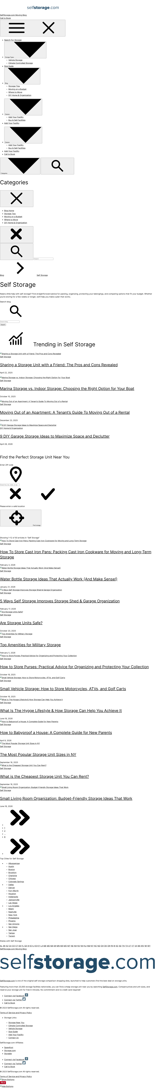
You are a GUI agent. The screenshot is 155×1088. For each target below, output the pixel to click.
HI (28, 946)
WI (146, 946)
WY (148, 946)
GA (25, 946)
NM (88, 946)
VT (132, 946)
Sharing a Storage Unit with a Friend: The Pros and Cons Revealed (59, 364)
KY (38, 946)
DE (20, 946)
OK (105, 946)
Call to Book (5, 18)
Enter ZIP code (6, 465)
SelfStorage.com (7, 981)
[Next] (20, 854)
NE (72, 946)
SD (120, 946)
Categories (4, 173)
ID (31, 946)
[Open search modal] (57, 166)
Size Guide (8, 66)
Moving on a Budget (17, 89)
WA (138, 946)
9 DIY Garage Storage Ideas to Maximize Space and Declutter (55, 436)
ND (98, 946)
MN (58, 946)
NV (78, 946)
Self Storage (42, 275)
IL (33, 946)
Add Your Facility (16, 117)
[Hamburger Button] (32, 28)
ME (44, 946)
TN (123, 946)
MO (65, 946)
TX (126, 946)
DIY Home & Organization (19, 95)
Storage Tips (14, 86)
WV (142, 946)
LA (41, 946)
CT (16, 946)
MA (51, 946)
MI (55, 946)
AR (4, 946)
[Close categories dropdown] (16, 198)
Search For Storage (13, 40)
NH (75, 946)
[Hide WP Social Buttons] (6, 1086)
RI (114, 946)
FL (23, 946)
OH (102, 946)
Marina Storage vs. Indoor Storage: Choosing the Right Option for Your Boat (67, 388)
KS (35, 946)
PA (112, 946)
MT (68, 946)
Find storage (36, 525)
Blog (6, 83)
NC (95, 946)
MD (48, 946)
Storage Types (9, 57)
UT (129, 946)
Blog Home (9, 211)
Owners (7, 114)
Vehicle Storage (15, 60)
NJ (85, 946)
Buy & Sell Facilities (16, 120)
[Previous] (20, 825)
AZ (7, 946)
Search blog (5, 302)
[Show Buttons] (7, 1079)
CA (10, 946)
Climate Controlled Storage (20, 63)
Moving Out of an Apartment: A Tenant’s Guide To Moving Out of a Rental (65, 412)
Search (3, 325)
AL (1, 946)
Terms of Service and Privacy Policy (16, 1013)
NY (92, 946)
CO (13, 946)
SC (117, 946)
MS (61, 946)
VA (136, 946)
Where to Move (15, 92)
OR (108, 946)
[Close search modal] (16, 234)
